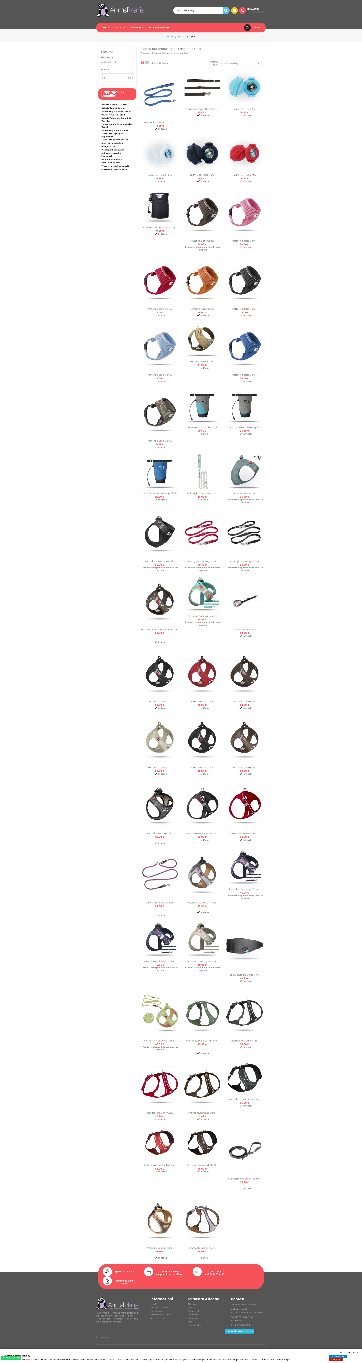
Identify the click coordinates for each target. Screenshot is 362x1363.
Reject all (335, 1359)
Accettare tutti (337, 1356)
